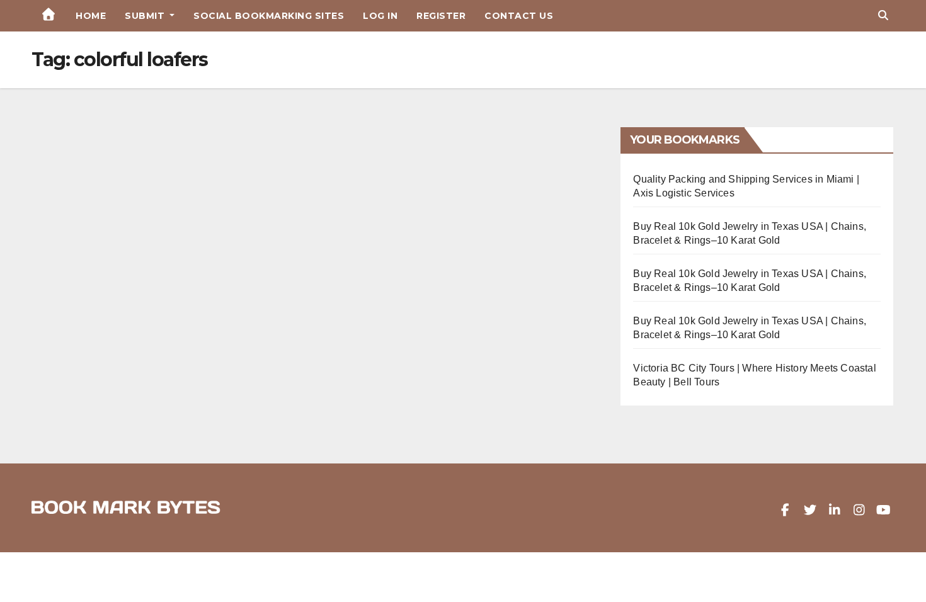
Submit (146, 15)
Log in (380, 15)
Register (441, 15)
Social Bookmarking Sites (268, 15)
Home (91, 15)
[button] (883, 15)
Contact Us (518, 15)
